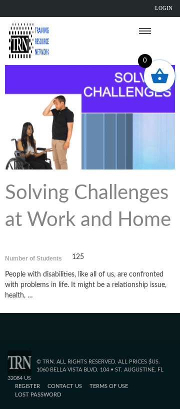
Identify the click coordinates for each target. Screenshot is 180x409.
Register (27, 386)
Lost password (38, 395)
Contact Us (65, 386)
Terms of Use (109, 386)
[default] (90, 116)
